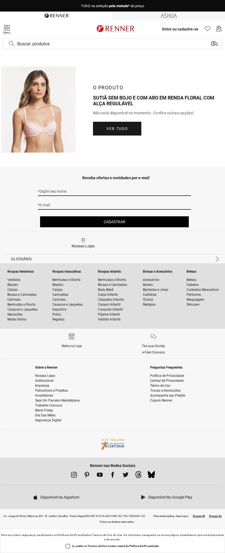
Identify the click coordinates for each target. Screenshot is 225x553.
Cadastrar (114, 222)
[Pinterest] (86, 475)
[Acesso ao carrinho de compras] (218, 30)
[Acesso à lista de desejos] (207, 30)
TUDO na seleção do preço (112, 6)
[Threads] (138, 476)
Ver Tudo (117, 128)
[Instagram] (74, 475)
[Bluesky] (151, 476)
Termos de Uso (102, 535)
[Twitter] (125, 475)
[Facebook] (112, 475)
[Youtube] (99, 475)
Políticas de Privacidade (73, 535)
